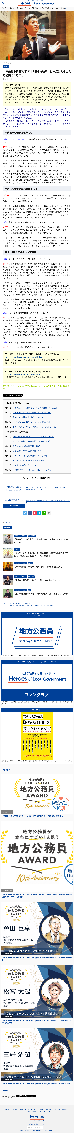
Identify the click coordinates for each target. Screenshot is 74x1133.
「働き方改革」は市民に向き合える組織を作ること (35, 408)
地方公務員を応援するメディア (37, 1124)
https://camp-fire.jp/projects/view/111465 (23, 374)
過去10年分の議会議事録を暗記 (26, 446)
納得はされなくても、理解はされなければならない (35, 427)
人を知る (7, 522)
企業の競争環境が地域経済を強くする (29, 417)
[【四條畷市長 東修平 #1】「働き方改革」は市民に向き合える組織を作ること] (39, 513)
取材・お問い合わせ (38, 1109)
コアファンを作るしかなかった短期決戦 (30, 456)
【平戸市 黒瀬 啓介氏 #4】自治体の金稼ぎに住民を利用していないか (41, 594)
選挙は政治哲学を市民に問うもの (27, 451)
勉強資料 (57, 1109)
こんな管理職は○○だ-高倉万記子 (19, 603)
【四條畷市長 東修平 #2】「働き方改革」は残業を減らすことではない (31, 606)
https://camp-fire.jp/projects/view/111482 (23, 357)
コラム (28, 1109)
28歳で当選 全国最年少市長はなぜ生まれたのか (33, 436)
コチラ (67, 8)
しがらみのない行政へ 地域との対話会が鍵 (31, 422)
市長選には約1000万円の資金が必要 (28, 460)
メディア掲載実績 (31, 1111)
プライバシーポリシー (44, 1111)
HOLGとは (7, 1109)
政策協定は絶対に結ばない (24, 465)
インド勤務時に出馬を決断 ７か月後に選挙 (31, 441)
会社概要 (15, 1109)
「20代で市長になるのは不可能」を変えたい (32, 470)
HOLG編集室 (49, 1109)
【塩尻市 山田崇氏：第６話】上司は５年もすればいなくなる (38, 580)
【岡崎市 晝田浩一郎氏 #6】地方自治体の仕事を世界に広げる (38, 567)
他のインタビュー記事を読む (37, 478)
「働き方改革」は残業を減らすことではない (32, 412)
